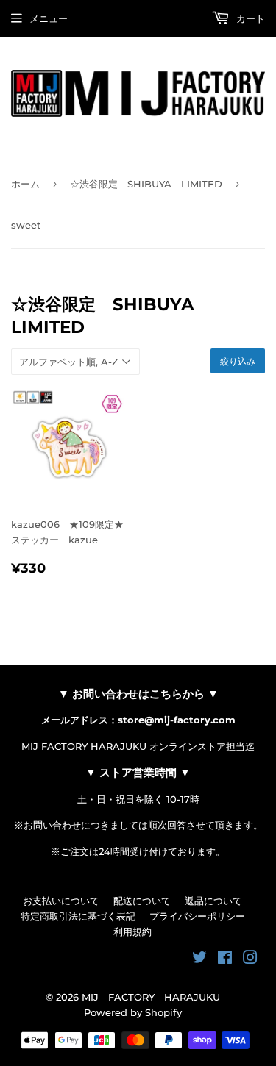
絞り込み (237, 361)
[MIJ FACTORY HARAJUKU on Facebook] (225, 959)
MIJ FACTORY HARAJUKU (151, 997)
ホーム (25, 184)
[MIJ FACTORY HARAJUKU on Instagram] (250, 959)
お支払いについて (61, 900)
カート (249, 18)
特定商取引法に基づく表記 (78, 916)
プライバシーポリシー (197, 916)
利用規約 (132, 931)
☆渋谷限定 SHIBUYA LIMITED (146, 184)
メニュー (48, 18)
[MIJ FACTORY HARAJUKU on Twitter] (199, 959)
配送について (142, 900)
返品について (213, 900)
